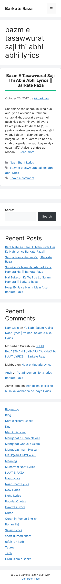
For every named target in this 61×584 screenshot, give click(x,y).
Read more (26, 152)
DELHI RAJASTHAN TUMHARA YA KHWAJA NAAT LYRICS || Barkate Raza (30, 351)
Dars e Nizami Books (19, 421)
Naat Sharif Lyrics (22, 162)
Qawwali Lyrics (15, 507)
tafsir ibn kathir (15, 541)
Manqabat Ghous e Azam (22, 444)
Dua (8, 426)
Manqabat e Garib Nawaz (22, 438)
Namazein (12, 327)
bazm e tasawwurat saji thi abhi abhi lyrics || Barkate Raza (30, 80)
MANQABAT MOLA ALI (20, 455)
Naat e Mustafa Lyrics (36, 364)
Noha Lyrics (13, 495)
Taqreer (10, 547)
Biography (12, 409)
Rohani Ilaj (12, 524)
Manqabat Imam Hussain (22, 449)
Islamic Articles (15, 432)
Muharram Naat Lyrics (20, 467)
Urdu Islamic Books (18, 559)
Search (10, 210)
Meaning (11, 461)
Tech (8, 553)
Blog (8, 415)
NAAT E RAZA (14, 472)
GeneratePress (31, 578)
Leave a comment (22, 178)
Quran (9, 513)
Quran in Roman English (21, 518)
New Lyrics (12, 490)
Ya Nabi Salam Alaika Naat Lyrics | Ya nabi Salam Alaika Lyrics (29, 333)
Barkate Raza (19, 8)
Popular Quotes (15, 501)
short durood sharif (18, 536)
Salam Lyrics (13, 530)
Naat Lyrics (12, 478)
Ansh (8, 372)
